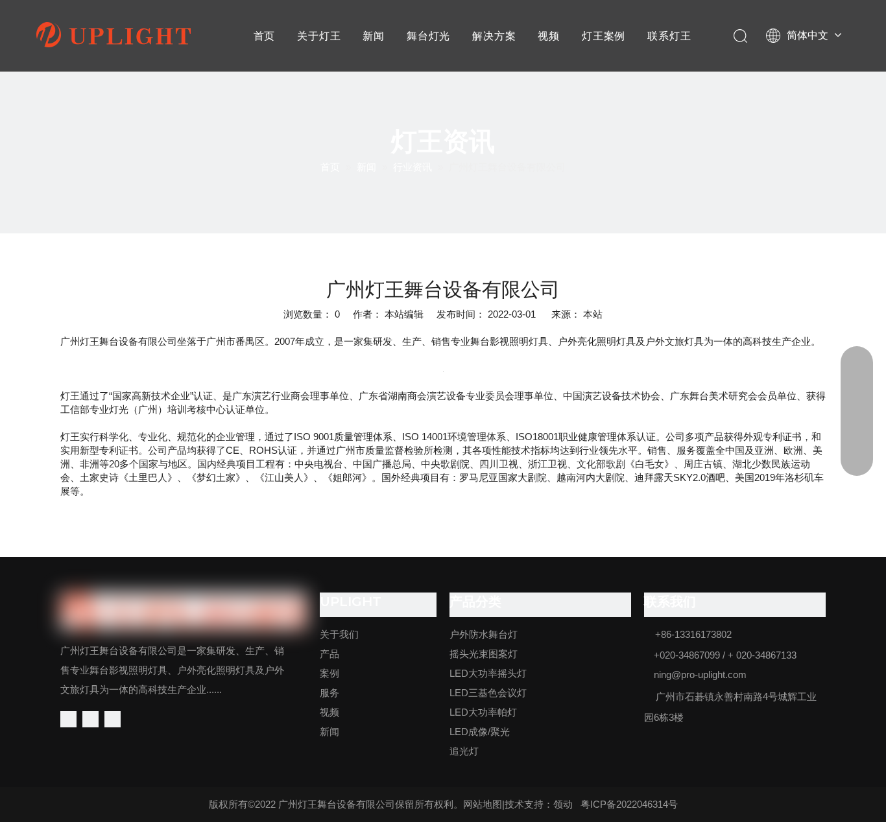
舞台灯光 (428, 35)
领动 (563, 804)
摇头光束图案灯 (483, 653)
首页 (265, 35)
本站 (593, 314)
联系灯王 (669, 35)
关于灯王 (319, 35)
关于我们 (339, 634)
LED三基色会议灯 (488, 692)
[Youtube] (112, 719)
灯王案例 (603, 35)
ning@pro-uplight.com (700, 674)
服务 (329, 692)
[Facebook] (68, 719)
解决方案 (494, 35)
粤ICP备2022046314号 (629, 804)
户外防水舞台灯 (483, 634)
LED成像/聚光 (479, 731)
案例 (329, 673)
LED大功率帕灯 (483, 712)
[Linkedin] (90, 719)
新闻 (374, 35)
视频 (549, 35)
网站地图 (482, 804)
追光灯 (464, 751)
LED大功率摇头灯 (488, 673)
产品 (329, 653)
